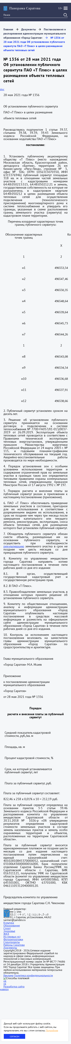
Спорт (7, 928)
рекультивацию (13, 546)
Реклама (8, 975)
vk (4, 983)
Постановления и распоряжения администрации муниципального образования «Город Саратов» (34, 33)
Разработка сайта (13, 986)
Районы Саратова (14, 945)
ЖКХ (6, 933)
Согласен (14, 1036)
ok (4, 981)
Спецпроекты (11, 942)
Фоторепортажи (13, 939)
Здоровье (9, 931)
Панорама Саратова (24, 8)
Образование (11, 925)
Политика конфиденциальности (33, 975)
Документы (28, 29)
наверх (4, 989)
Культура (8, 922)
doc (2, 89)
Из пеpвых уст (12, 936)
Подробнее (52, 1030)
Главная (8, 29)
